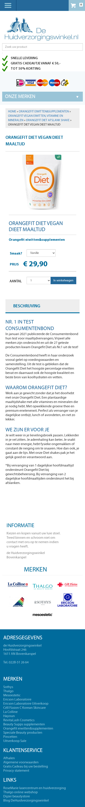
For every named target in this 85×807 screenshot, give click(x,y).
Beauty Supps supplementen (24, 724)
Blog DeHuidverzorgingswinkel (26, 800)
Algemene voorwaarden (21, 762)
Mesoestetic (11, 695)
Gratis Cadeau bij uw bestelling (25, 766)
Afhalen (9, 758)
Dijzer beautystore (16, 796)
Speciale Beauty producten (22, 733)
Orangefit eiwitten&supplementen (44, 111)
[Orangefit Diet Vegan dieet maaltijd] (42, 181)
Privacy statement (16, 771)
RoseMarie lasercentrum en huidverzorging (34, 788)
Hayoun (9, 716)
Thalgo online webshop (20, 792)
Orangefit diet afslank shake (48, 120)
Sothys (8, 687)
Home (12, 111)
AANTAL (16, 281)
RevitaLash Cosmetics (18, 720)
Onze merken (20, 96)
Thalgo (8, 691)
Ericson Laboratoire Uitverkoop (25, 703)
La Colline (10, 712)
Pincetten (10, 737)
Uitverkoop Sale (14, 741)
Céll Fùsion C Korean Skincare (24, 708)
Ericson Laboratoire (17, 699)
